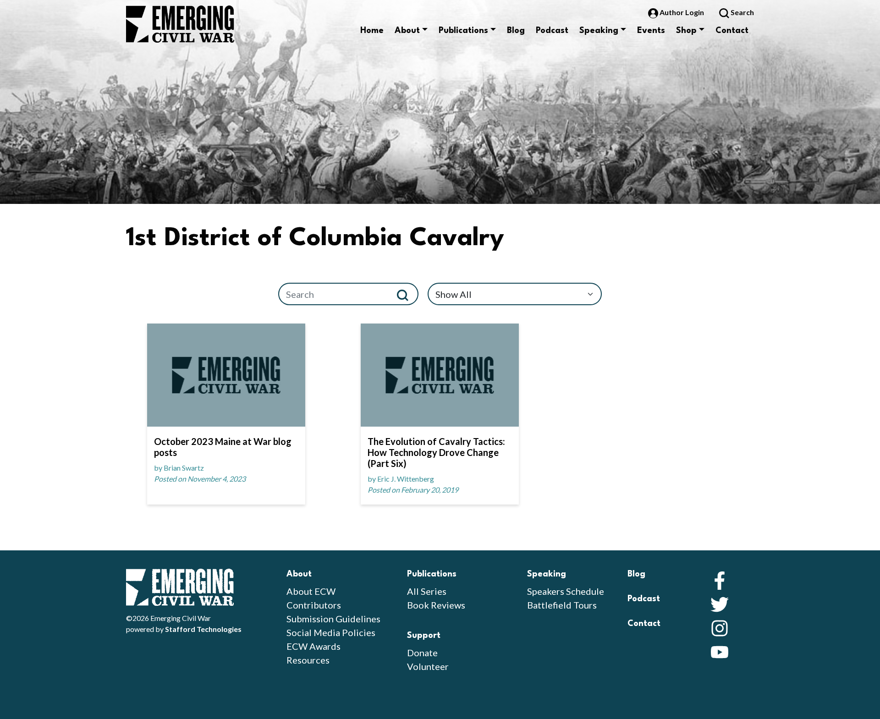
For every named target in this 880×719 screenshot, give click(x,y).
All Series (426, 591)
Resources (308, 659)
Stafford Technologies (203, 629)
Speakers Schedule (565, 591)
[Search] (406, 294)
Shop (686, 31)
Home (372, 31)
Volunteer (428, 666)
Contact (731, 31)
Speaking (598, 31)
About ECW (311, 591)
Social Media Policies (330, 632)
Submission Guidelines (333, 618)
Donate (422, 652)
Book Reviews (436, 604)
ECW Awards (313, 646)
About (407, 31)
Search (741, 12)
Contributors (313, 604)
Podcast (552, 31)
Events (651, 31)
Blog (516, 31)
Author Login (681, 12)
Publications (463, 31)
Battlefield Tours (562, 604)
